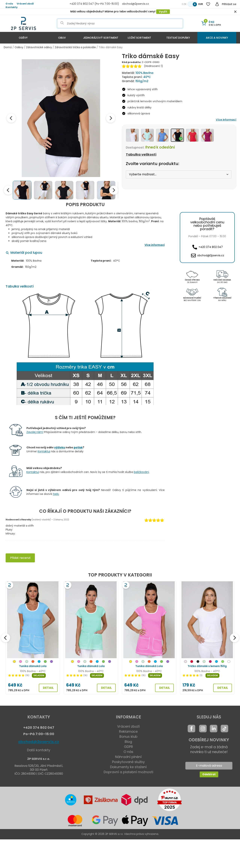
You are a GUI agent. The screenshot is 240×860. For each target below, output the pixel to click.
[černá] (198, 662)
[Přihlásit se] (217, 4)
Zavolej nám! (34, 432)
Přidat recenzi (20, 558)
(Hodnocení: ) (153, 66)
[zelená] (45, 662)
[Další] (234, 637)
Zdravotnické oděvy (39, 47)
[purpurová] (210, 662)
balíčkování (141, 472)
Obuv (62, 38)
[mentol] (26, 662)
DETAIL (48, 688)
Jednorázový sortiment (100, 38)
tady (56, 494)
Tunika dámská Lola (32, 666)
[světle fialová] (185, 662)
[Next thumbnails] (113, 190)
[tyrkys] (39, 662)
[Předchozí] (5, 637)
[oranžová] (33, 662)
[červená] (192, 662)
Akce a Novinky (217, 38)
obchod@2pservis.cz (38, 741)
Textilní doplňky (178, 38)
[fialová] (51, 662)
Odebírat (209, 774)
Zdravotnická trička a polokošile (75, 47)
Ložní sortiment (139, 38)
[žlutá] (14, 662)
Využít (163, 12)
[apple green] (222, 662)
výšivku (59, 447)
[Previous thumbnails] (8, 190)
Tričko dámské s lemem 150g (207, 666)
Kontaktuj (44, 451)
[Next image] (110, 118)
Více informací (226, 120)
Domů (8, 47)
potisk (78, 447)
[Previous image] (11, 118)
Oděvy (23, 38)
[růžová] (20, 662)
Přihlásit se (229, 4)
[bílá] (229, 662)
